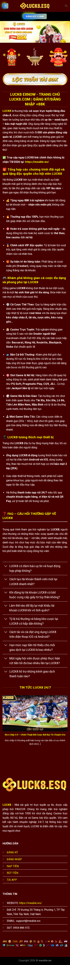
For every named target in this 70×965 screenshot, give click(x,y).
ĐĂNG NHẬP (14, 859)
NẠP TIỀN (13, 866)
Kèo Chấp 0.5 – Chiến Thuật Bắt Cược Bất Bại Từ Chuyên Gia (35, 734)
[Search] (66, 6)
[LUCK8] (35, 6)
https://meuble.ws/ (37, 161)
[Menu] (5, 6)
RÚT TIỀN (12, 873)
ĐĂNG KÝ (12, 852)
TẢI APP (12, 879)
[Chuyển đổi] (6, 566)
